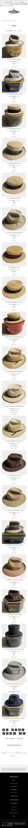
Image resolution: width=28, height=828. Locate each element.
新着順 (19, 30)
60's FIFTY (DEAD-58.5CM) (14, 59)
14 (20, 733)
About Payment (14, 783)
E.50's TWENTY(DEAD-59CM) (14, 614)
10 (14, 733)
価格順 (15, 30)
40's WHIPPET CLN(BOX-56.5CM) (14, 545)
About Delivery (14, 786)
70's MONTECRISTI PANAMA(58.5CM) (14, 406)
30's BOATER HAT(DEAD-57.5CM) (14, 302)
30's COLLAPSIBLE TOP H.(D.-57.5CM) (14, 649)
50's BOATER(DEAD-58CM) (14, 198)
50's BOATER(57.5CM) (14, 267)
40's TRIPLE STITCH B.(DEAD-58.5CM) (14, 718)
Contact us (14, 806)
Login (14, 815)
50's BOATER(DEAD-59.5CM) (14, 163)
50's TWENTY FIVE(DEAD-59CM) (14, 94)
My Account (14, 809)
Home (14, 780)
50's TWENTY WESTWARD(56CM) (14, 232)
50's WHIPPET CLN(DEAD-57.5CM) (14, 579)
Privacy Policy (14, 792)
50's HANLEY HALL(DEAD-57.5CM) (14, 684)
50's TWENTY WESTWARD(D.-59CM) (14, 510)
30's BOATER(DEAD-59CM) (14, 128)
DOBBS (15, 20)
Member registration (13, 812)
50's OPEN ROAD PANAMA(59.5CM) (14, 441)
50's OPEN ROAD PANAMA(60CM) (14, 371)
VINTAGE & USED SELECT (7, 20)
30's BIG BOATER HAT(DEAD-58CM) (14, 337)
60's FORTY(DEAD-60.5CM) (14, 475)
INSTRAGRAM (14, 799)
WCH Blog (14, 796)
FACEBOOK (14, 803)
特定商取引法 (14, 789)
